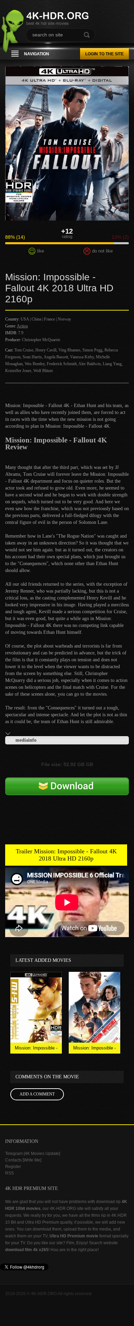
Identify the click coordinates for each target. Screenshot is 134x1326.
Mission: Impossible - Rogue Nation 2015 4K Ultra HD (36, 1049)
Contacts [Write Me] (23, 1160)
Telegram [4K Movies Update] (32, 1153)
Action (22, 326)
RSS (9, 1173)
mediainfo (25, 740)
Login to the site (104, 54)
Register (13, 1166)
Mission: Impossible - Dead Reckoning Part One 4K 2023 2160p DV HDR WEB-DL (94, 1049)
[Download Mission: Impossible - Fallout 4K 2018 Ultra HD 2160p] (67, 797)
